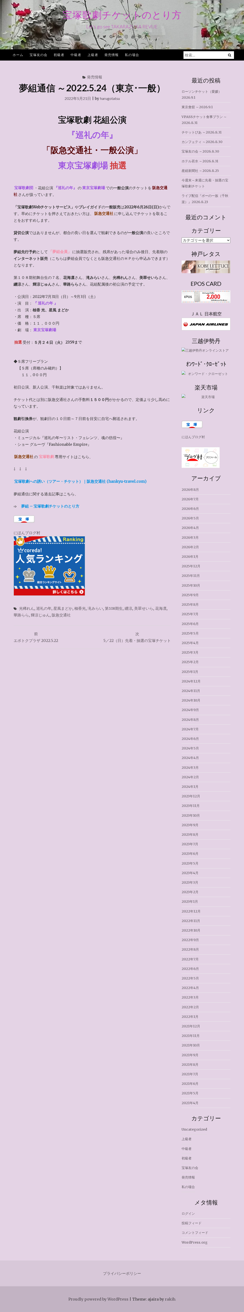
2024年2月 (190, 777)
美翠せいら (143, 608)
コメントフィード (195, 1232)
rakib (170, 1299)
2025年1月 (190, 672)
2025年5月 (190, 633)
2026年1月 (190, 556)
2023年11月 (191, 806)
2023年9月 (190, 825)
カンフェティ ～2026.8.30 (202, 142)
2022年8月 (190, 949)
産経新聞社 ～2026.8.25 (200, 171)
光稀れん (26, 608)
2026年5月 (190, 518)
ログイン (188, 1213)
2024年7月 (190, 729)
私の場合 (132, 55)
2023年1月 (190, 901)
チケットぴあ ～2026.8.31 (202, 132)
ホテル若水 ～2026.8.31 (200, 161)
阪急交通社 (61, 615)
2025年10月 (191, 585)
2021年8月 (190, 1064)
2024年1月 (190, 786)
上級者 (92, 55)
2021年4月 (190, 1103)
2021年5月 (190, 1093)
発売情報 (111, 55)
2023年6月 (190, 853)
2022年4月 (190, 988)
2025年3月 (190, 652)
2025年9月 (190, 595)
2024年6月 (190, 739)
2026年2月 (190, 547)
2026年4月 (190, 528)
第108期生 (114, 608)
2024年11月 (191, 691)
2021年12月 (191, 1026)
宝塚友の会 (38, 55)
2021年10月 (191, 1045)
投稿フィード (192, 1223)
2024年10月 (191, 700)
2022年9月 (190, 940)
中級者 (76, 55)
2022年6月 (190, 969)
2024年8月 (190, 720)
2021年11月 (191, 1036)
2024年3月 (190, 767)
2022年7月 (190, 959)
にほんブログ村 (27, 532)
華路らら (21, 615)
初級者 (59, 55)
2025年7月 (190, 614)
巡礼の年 (43, 608)
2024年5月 (190, 748)
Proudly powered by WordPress (98, 1299)
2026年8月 (190, 489)
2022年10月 (191, 930)
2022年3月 (190, 997)
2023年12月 (191, 796)
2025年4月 (190, 643)
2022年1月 (190, 1017)
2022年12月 (191, 911)
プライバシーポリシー (122, 1273)
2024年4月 (190, 758)
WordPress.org (195, 1242)
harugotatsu (110, 98)
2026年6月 (190, 509)
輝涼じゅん (40, 615)
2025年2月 (190, 662)
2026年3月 (190, 537)
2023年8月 (190, 834)
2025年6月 (190, 624)
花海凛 (161, 608)
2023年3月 (190, 882)
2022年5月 (190, 978)
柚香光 (80, 608)
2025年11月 (191, 576)
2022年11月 (191, 921)
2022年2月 (190, 1007)
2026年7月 (190, 499)
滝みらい (95, 608)
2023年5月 (190, 863)
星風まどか (62, 608)
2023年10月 (191, 815)
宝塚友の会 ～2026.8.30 (200, 151)
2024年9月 (190, 710)
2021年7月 (190, 1074)
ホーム (18, 55)
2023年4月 (190, 873)
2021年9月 (190, 1055)
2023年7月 (190, 844)
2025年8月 (190, 604)
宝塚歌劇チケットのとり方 (122, 14)
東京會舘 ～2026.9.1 (197, 107)
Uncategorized (194, 1129)
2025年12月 (191, 566)
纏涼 (128, 608)
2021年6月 (190, 1083)
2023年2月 (190, 892)
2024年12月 (191, 681)
